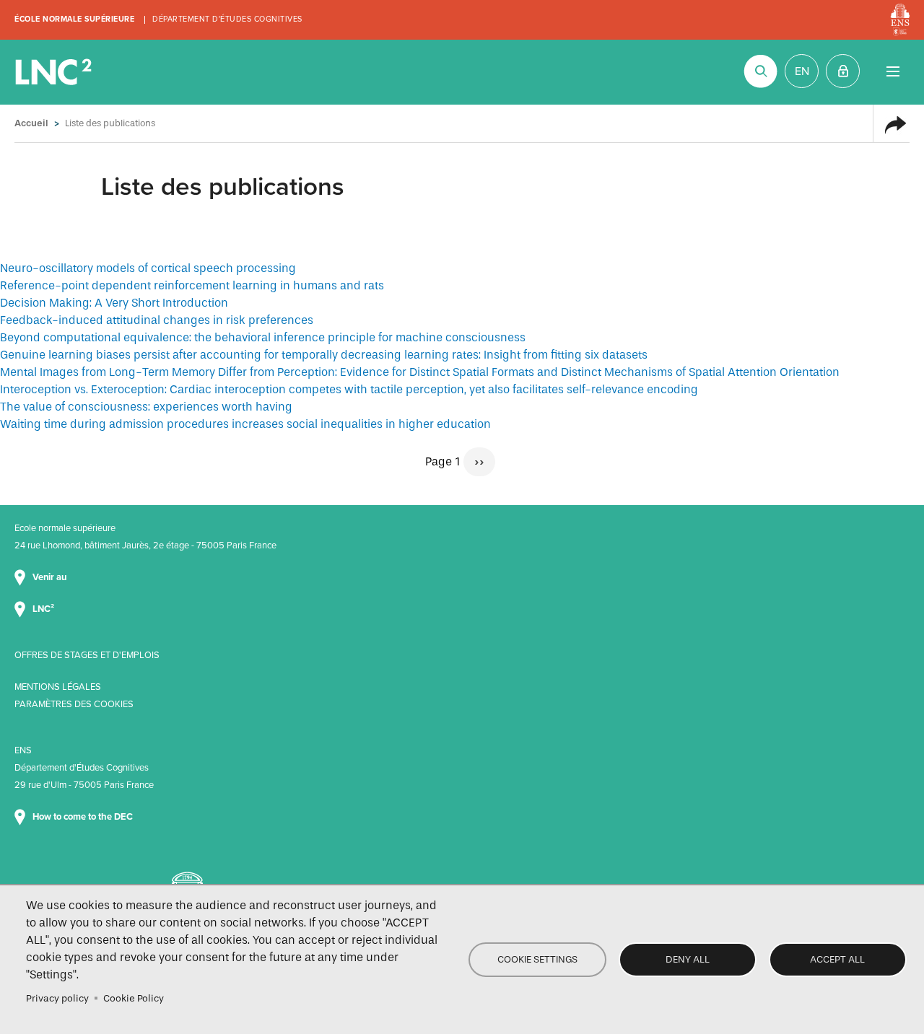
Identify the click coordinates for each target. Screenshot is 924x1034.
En (802, 71)
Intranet (843, 71)
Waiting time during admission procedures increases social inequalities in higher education (245, 424)
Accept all (837, 959)
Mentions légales (57, 687)
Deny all (688, 959)
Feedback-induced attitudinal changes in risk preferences (156, 320)
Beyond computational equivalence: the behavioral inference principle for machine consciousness (263, 337)
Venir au (50, 577)
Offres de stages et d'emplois (87, 655)
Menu (893, 71)
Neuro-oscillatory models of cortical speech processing (148, 268)
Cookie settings (537, 959)
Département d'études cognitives (227, 19)
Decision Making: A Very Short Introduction (114, 303)
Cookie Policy (133, 998)
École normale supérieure (74, 19)
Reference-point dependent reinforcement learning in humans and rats (192, 285)
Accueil (31, 123)
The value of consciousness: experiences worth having (146, 406)
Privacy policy (57, 998)
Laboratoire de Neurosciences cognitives (54, 72)
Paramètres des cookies (74, 704)
